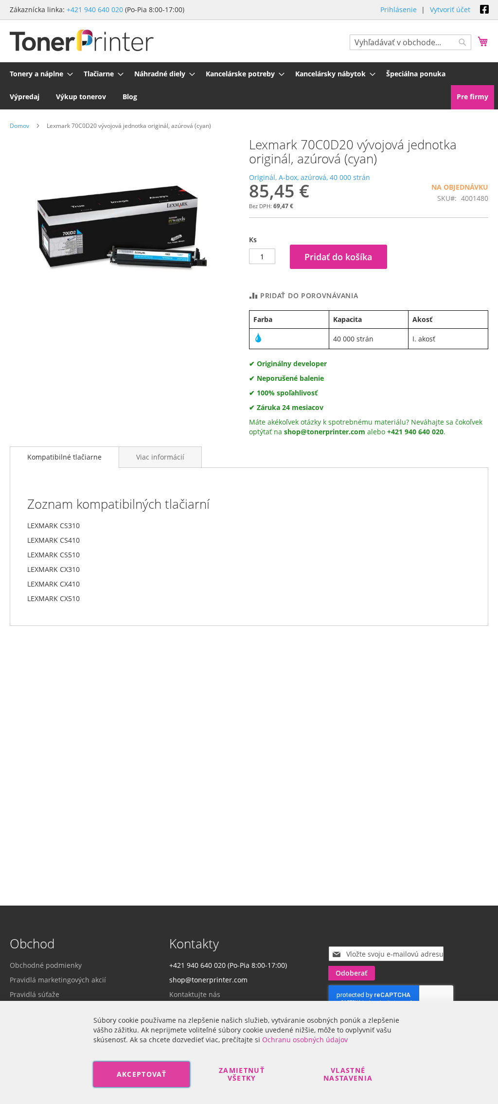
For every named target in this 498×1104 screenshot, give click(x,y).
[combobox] (410, 42)
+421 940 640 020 (95, 9)
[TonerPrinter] (81, 40)
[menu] (249, 85)
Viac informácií (160, 457)
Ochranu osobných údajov (305, 1039)
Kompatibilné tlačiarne (64, 457)
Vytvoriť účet (450, 9)
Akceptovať (142, 1074)
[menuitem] (38, 73)
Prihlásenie (398, 9)
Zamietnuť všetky (242, 1074)
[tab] (64, 457)
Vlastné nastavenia (348, 1074)
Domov (19, 126)
